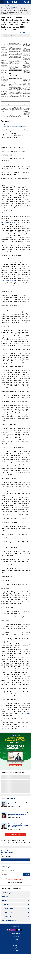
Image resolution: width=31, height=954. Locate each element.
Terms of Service (15, 945)
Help (15, 942)
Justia (2, 5)
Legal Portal (15, 936)
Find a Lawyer (5, 867)
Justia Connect (15, 933)
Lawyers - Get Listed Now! (15, 879)
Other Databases (7, 916)
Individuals (5, 897)
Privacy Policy (16, 948)
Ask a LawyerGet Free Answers (7, 851)
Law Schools (6, 904)
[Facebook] (12, 930)
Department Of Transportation (8, 7)
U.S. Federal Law (7, 908)
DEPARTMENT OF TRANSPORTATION (15, 127)
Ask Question (15, 860)
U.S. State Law (7, 912)
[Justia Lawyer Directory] (24, 930)
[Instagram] (14, 930)
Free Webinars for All (8, 798)
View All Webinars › (15, 834)
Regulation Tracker (9, 5)
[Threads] (17, 930)
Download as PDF (25, 32)
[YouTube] (10, 930)
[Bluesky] (19, 930)
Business (5, 900)
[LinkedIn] (7, 930)
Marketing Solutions (9, 920)
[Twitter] (21, 930)
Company (15, 939)
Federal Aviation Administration (8, 9)
